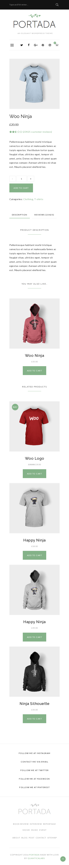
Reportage (49, 824)
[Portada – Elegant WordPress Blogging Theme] (34, 24)
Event (43, 830)
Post (31, 837)
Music (34, 830)
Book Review (21, 824)
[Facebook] (28, 45)
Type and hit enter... (18, 4)
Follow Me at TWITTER (34, 770)
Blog (24, 837)
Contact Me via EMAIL (34, 761)
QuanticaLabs (36, 858)
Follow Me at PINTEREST (34, 787)
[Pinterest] (43, 45)
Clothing (28, 199)
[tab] (19, 214)
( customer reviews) (37, 131)
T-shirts (38, 199)
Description (19, 214)
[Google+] (36, 45)
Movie (26, 830)
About (16, 837)
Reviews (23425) (44, 214)
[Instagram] (50, 45)
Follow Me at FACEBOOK (34, 779)
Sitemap (52, 837)
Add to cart (21, 188)
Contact (41, 837)
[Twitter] (21, 45)
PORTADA (34, 854)
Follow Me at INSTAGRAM (34, 753)
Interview (36, 824)
